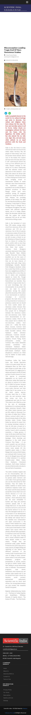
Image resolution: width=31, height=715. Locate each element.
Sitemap (5, 700)
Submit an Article (8, 698)
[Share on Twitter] (6, 113)
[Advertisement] (15, 28)
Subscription (7, 695)
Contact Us (6, 676)
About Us (6, 671)
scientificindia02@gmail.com (10, 649)
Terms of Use (7, 679)
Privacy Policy (7, 689)
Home (5, 668)
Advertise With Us (8, 674)
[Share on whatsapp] (9, 113)
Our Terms (6, 692)
